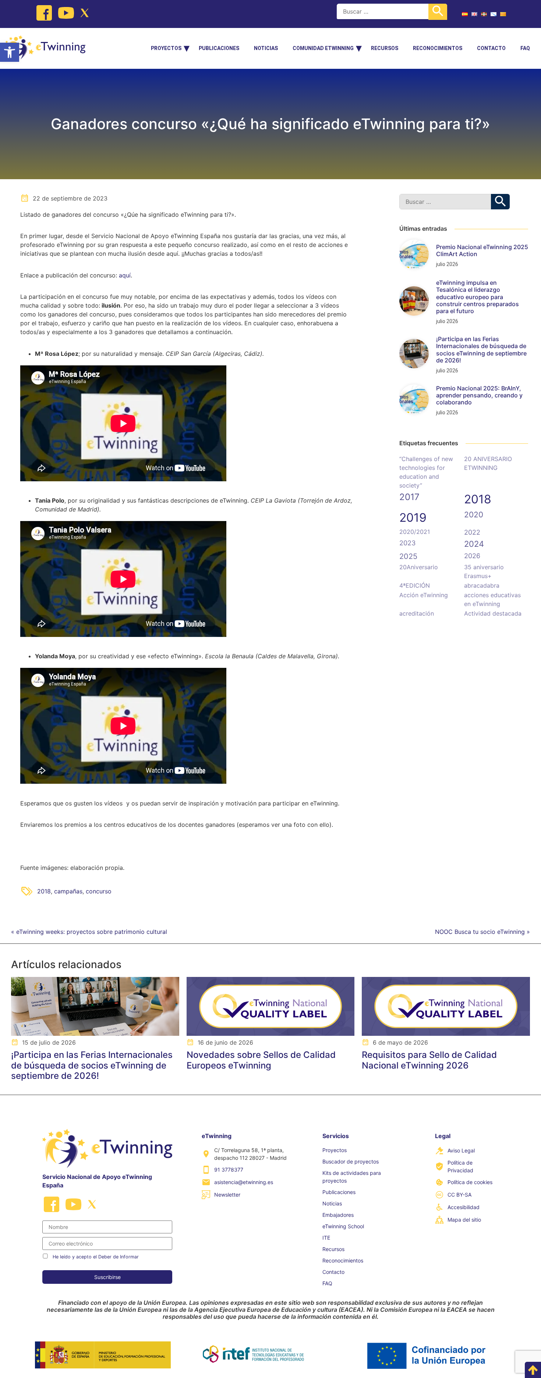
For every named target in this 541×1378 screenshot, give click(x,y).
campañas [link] (68, 891)
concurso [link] (99, 891)
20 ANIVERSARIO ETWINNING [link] (488, 463)
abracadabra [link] (481, 585)
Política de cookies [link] (470, 1182)
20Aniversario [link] (418, 567)
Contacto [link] (491, 48)
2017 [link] (409, 497)
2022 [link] (472, 532)
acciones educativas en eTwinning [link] (492, 599)
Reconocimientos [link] (437, 48)
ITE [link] (326, 1237)
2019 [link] (413, 517)
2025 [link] (408, 556)
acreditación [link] (416, 613)
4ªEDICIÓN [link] (414, 585)
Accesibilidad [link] (464, 1207)
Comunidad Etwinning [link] (323, 48)
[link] (9, 52)
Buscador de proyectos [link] (350, 1161)
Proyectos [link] (166, 48)
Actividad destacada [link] (492, 613)
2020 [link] (473, 514)
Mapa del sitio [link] (464, 1219)
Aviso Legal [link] (461, 1150)
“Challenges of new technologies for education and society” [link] (426, 472)
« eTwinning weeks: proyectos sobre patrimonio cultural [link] (89, 931)
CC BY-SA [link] (459, 1194)
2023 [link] (407, 543)
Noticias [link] (266, 48)
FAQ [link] (525, 48)
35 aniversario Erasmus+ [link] (484, 571)
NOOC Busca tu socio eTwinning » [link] (482, 931)
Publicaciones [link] (219, 48)
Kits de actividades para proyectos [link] (351, 1177)
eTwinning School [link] (343, 1226)
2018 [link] (44, 891)
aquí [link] (125, 275)
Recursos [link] (384, 48)
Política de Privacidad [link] (460, 1166)
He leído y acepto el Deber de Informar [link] (96, 1257)
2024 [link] (474, 544)
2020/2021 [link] (414, 531)
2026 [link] (472, 556)
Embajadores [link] (338, 1215)
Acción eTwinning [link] (423, 595)
